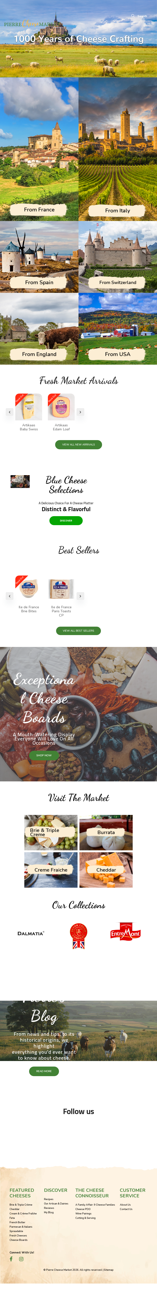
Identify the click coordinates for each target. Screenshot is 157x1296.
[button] (80, 412)
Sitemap (109, 1270)
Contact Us (126, 1209)
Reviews (49, 1208)
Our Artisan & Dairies (56, 1203)
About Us (125, 1205)
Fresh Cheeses (18, 1235)
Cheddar (15, 1209)
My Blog (49, 1212)
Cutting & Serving (85, 1218)
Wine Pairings (83, 1213)
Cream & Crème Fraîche (23, 1213)
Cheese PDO (83, 1209)
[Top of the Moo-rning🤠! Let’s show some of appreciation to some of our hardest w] (17, 1132)
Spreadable (16, 1231)
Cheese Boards (19, 1240)
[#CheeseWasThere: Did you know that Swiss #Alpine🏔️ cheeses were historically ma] (78, 1132)
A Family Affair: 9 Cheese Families (95, 1205)
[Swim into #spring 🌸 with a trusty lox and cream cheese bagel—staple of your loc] (109, 1132)
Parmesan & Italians (21, 1227)
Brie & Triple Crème (21, 1205)
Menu (150, 23)
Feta (12, 1218)
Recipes (48, 1199)
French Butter (17, 1222)
